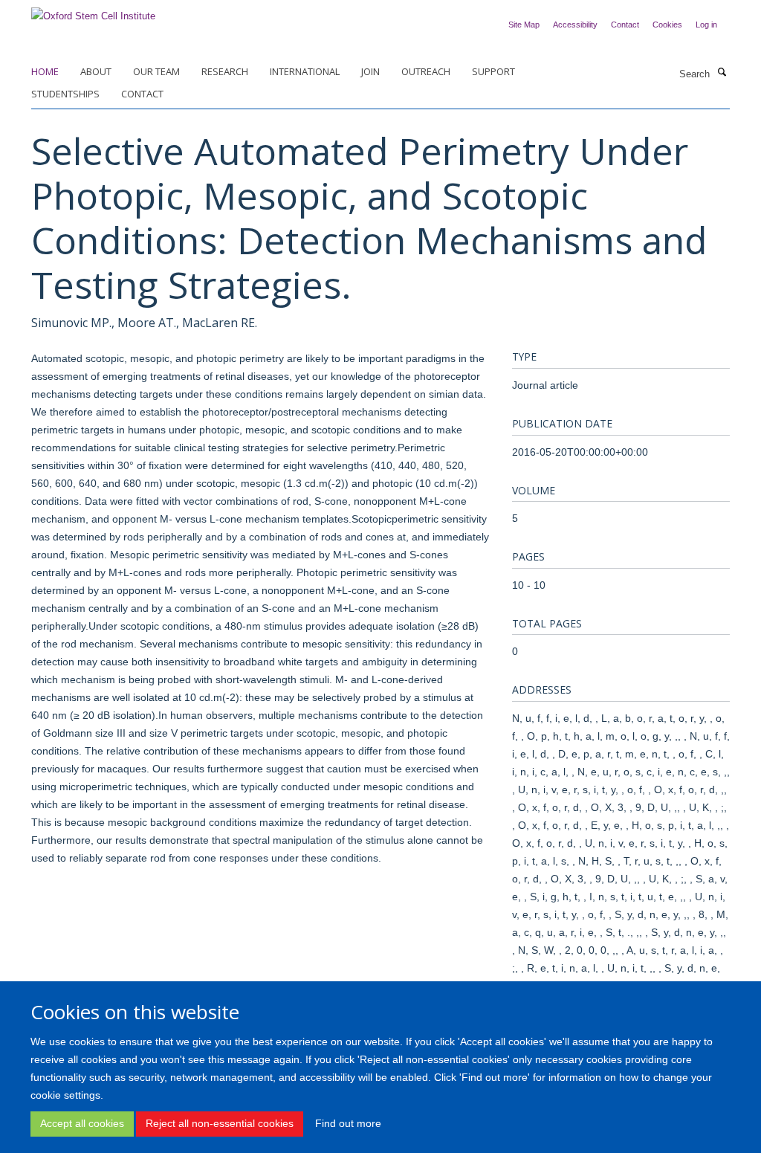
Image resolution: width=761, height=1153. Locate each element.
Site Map (524, 24)
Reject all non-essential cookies (220, 1123)
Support (493, 71)
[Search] (721, 73)
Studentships (65, 93)
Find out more (348, 1123)
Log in (706, 24)
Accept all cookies (82, 1123)
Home (45, 71)
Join (370, 71)
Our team (156, 71)
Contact (625, 24)
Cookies (667, 24)
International (305, 71)
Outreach (425, 71)
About (95, 71)
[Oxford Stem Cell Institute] (93, 11)
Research (224, 71)
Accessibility (575, 24)
